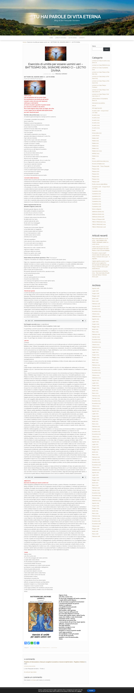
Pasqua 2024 (95, 179)
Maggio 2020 (95, 480)
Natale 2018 (95, 138)
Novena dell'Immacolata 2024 (100, 161)
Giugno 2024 (95, 355)
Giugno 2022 (95, 416)
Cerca (94, 46)
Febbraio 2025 (96, 334)
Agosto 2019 (95, 503)
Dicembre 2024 (96, 339)
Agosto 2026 (95, 288)
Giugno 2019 (95, 505)
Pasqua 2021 (95, 174)
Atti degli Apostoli (97, 108)
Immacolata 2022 (97, 133)
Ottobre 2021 (95, 436)
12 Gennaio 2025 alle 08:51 (29, 666)
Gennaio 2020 (96, 490)
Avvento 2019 (96, 115)
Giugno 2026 (95, 293)
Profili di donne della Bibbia (99, 184)
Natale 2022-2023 (97, 151)
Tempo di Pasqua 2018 (98, 219)
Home (51, 38)
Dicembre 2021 (96, 431)
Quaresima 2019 (96, 191)
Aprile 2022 (95, 421)
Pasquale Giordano (61, 73)
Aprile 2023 (95, 390)
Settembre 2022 (96, 408)
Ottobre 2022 (95, 406)
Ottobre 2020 (95, 467)
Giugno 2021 (95, 447)
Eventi (93, 130)
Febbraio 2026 (96, 303)
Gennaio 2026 (96, 306)
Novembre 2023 (96, 372)
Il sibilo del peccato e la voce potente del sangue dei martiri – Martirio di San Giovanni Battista (101, 248)
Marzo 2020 (95, 485)
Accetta (91, 690)
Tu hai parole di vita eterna (67, 16)
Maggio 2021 (95, 449)
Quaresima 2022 (96, 199)
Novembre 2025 (96, 311)
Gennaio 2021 (95, 459)
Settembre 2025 (96, 316)
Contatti (82, 38)
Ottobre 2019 (95, 498)
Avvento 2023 (96, 125)
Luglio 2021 (95, 444)
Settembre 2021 (96, 439)
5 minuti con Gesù (60, 38)
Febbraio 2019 (96, 516)
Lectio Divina (73, 38)
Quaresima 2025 (96, 204)
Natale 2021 (95, 146)
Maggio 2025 (95, 326)
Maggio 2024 (95, 357)
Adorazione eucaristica (98, 103)
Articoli (94, 105)
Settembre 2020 (96, 470)
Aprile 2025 (95, 329)
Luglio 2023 (95, 383)
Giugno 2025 (95, 324)
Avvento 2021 (95, 120)
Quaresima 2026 (96, 206)
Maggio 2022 (95, 419)
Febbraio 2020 (96, 488)
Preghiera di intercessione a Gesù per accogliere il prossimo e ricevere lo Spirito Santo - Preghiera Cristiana (54, 662)
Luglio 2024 (95, 352)
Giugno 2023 (95, 385)
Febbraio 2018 (96, 536)
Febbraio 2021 (96, 457)
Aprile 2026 (95, 298)
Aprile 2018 (95, 531)
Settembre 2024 (96, 347)
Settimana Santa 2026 (98, 216)
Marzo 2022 (95, 424)
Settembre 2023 (96, 378)
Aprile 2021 (95, 452)
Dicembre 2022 (96, 401)
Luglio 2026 (95, 291)
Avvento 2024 (96, 128)
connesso (33, 680)
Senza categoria (96, 209)
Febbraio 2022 (96, 426)
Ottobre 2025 (95, 314)
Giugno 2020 (95, 477)
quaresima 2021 (96, 196)
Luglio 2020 (95, 475)
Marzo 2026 (95, 301)
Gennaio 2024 (96, 367)
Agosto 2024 (95, 349)
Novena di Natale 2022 (98, 163)
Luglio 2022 (95, 413)
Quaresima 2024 (96, 201)
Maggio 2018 (95, 528)
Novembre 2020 (96, 465)
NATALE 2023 (95, 153)
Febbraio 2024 (96, 365)
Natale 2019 (95, 140)
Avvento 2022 (96, 123)
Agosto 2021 (95, 442)
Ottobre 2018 (95, 526)
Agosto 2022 (95, 411)
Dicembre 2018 (96, 521)
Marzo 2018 (95, 534)
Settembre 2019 (96, 500)
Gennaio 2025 (96, 337)
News (93, 158)
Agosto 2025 (95, 319)
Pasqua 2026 (95, 181)
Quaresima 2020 (96, 193)
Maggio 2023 (95, 388)
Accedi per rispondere (30, 672)
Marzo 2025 (95, 332)
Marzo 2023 (95, 393)
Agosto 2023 (95, 380)
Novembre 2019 (96, 495)
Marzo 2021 (95, 454)
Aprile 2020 (95, 482)
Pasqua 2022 (95, 176)
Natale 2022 (95, 148)
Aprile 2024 (95, 360)
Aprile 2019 (95, 511)
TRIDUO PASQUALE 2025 (99, 224)
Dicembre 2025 (96, 309)
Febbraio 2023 (96, 395)
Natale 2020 (95, 143)
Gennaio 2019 (96, 518)
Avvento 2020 (96, 117)
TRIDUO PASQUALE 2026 (99, 227)
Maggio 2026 (95, 296)
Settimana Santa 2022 (98, 211)
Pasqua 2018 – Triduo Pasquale (100, 166)
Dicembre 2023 (96, 370)
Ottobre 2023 (95, 375)
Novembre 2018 (96, 523)
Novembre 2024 (96, 342)
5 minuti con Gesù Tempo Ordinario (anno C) (40, 647)
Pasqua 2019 (95, 169)
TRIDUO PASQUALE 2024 (99, 222)
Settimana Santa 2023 (98, 214)
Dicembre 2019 (96, 493)
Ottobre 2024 (95, 344)
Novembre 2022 (96, 403)
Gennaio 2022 (96, 429)
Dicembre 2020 (96, 462)
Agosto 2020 (95, 472)
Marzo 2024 (95, 362)
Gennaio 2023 (96, 398)
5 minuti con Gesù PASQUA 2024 (101, 65)
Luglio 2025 (95, 321)
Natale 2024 (95, 156)
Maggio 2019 (95, 508)
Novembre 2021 (96, 434)
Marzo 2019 (95, 513)
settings (79, 691)
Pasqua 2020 (95, 171)
